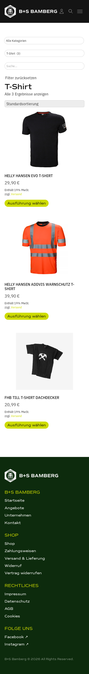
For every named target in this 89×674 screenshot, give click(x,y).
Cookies (12, 616)
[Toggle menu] (79, 11)
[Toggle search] (70, 11)
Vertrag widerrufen (23, 573)
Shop (10, 543)
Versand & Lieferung (25, 558)
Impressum (15, 594)
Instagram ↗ (17, 644)
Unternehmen (18, 515)
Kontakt (13, 523)
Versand (16, 194)
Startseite (14, 500)
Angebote (14, 508)
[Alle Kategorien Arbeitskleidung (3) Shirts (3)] (44, 40)
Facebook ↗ (16, 637)
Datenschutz (17, 601)
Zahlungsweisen (20, 551)
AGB (9, 608)
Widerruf (13, 566)
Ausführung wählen (26, 203)
